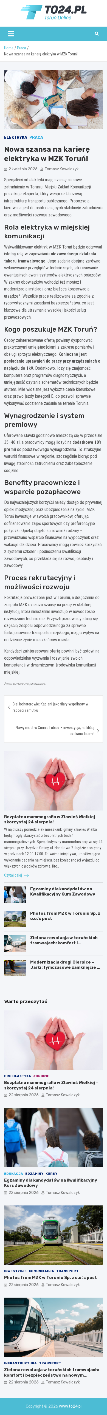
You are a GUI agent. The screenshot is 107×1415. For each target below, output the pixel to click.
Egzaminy (34, 1174)
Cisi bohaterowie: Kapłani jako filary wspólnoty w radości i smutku (50, 707)
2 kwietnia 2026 (23, 169)
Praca (36, 137)
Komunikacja (41, 1271)
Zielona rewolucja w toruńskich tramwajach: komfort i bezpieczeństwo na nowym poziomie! (64, 945)
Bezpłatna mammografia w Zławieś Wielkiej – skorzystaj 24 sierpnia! (51, 819)
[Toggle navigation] (11, 34)
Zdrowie (41, 1076)
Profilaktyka (17, 1076)
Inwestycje (15, 1271)
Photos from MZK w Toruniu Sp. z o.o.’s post (50, 1277)
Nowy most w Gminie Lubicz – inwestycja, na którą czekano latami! (55, 730)
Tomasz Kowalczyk (62, 169)
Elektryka (15, 137)
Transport (67, 1271)
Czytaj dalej (13, 875)
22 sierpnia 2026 (24, 1095)
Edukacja (13, 1174)
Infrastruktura (20, 1363)
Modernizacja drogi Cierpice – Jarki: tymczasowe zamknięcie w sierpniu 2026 (65, 967)
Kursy (51, 1174)
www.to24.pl (70, 1406)
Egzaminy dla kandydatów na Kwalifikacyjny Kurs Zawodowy (62, 891)
